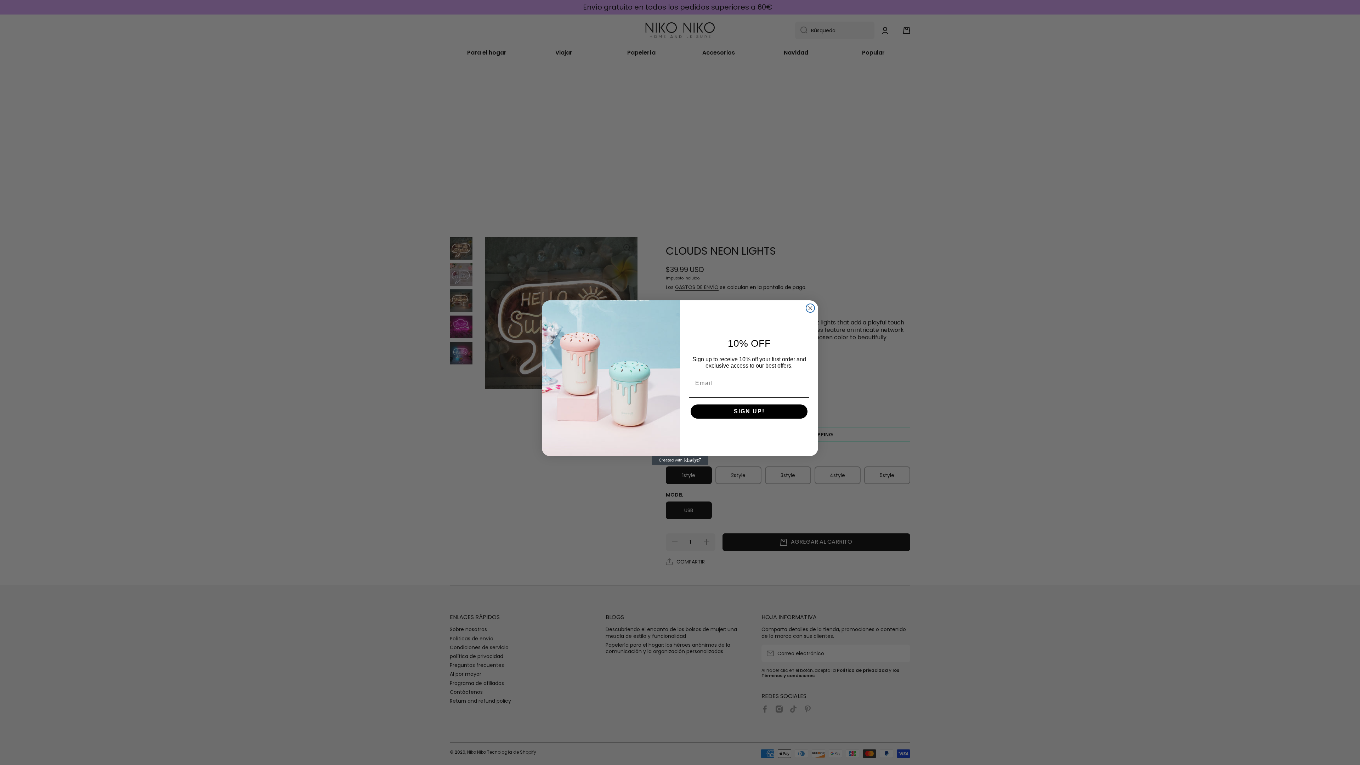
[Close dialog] (810, 308)
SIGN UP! (749, 411)
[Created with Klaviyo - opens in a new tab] (680, 460)
